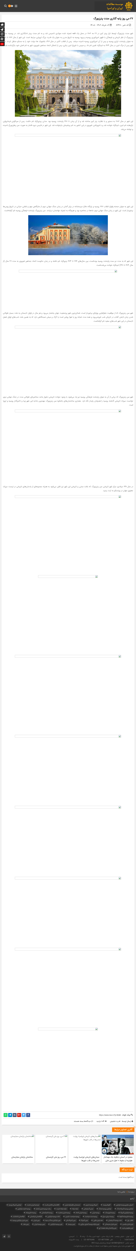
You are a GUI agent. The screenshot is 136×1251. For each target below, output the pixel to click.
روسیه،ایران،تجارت (64, 1212)
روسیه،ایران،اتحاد (81, 1212)
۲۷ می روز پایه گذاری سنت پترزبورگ (113, 19)
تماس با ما (121, 1192)
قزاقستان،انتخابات (18, 1216)
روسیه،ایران (95, 1212)
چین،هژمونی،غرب (127, 1228)
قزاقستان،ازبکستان (36, 1216)
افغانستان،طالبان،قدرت (52, 1205)
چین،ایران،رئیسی (127, 1224)
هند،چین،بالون (98, 1220)
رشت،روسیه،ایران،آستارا (43, 1208)
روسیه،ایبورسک (110, 1212)
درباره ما (131, 1192)
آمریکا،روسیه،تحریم (91, 1205)
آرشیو (132, 1198)
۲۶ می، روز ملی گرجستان (56, 1157)
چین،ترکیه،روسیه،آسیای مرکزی (89, 1224)
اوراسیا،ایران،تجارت (33, 1205)
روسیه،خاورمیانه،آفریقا (126, 1216)
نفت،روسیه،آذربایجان (115, 1220)
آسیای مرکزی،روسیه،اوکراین (124, 1205)
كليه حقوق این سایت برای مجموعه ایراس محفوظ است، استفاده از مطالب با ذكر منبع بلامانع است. (103, 1246)
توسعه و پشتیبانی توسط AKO (101, 1243)
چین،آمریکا (84, 1220)
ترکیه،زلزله (75, 1208)
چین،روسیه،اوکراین (56, 1224)
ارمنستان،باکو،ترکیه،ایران (72, 1205)
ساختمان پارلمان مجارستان (22, 1157)
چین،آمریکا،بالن (71, 1220)
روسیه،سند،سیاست (91, 1216)
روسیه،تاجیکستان (47, 1212)
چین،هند (26, 1224)
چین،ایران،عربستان (111, 1224)
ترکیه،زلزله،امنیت (61, 1208)
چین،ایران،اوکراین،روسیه (20, 1220)
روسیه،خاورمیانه (31, 1212)
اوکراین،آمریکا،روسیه (15, 1205)
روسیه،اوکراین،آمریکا (126, 1212)
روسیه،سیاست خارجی (72, 1216)
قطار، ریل (130, 1220)
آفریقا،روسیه (106, 1205)
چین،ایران (36, 1220)
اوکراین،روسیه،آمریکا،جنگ (125, 1208)
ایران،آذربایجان (88, 1208)
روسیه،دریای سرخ (108, 1216)
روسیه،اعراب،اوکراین (24, 1208)
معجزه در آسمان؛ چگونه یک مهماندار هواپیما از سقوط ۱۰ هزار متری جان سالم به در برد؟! (118, 1161)
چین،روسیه (71, 1224)
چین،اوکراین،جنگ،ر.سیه (52, 1220)
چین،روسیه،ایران (39, 1224)
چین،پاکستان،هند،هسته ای (107, 1228)
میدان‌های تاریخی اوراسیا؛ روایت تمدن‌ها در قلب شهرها (86, 1159)
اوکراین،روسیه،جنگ (105, 1208)
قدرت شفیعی (115, 1121)
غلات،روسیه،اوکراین (53, 1216)
